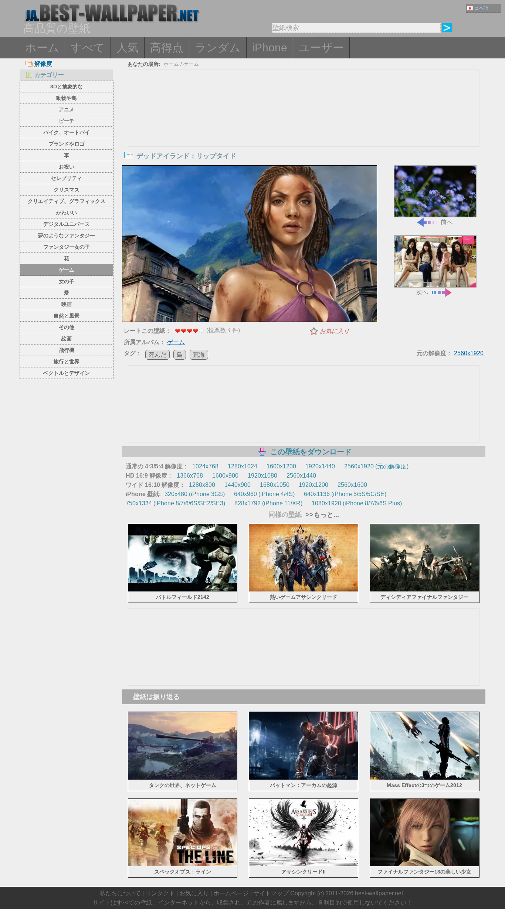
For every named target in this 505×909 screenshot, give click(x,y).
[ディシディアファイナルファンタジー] (424, 590)
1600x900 (225, 475)
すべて (88, 47)
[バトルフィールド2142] (182, 590)
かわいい (66, 213)
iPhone (269, 47)
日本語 (481, 8)
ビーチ (66, 121)
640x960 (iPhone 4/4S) (264, 494)
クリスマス (66, 190)
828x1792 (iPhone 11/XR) (268, 503)
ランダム (218, 47)
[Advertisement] (304, 125)
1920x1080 (262, 475)
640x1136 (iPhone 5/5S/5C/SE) (345, 494)
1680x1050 (274, 485)
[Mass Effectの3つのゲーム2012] (424, 778)
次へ (422, 292)
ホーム (42, 47)
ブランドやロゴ (66, 144)
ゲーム (66, 270)
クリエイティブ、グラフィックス (66, 201)
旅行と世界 (66, 361)
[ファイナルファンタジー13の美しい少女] (424, 865)
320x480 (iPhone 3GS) (195, 494)
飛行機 (66, 350)
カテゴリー (49, 75)
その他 (66, 327)
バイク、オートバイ (66, 132)
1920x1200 (313, 485)
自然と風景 (66, 316)
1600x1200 (281, 466)
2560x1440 (301, 475)
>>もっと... (321, 514)
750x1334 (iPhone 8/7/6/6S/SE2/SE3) (175, 503)
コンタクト (160, 893)
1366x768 (190, 475)
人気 (127, 47)
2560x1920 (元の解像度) (376, 466)
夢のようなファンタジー (66, 235)
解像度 (43, 64)
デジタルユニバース (66, 224)
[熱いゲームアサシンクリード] (303, 590)
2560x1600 (352, 485)
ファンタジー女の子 (66, 247)
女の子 (66, 281)
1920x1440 (320, 466)
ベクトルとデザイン (66, 373)
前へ (447, 222)
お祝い (66, 167)
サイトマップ (271, 893)
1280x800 (202, 485)
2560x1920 (469, 353)
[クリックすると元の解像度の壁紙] (249, 245)
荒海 (199, 355)
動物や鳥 (66, 98)
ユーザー (321, 47)
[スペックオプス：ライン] (182, 865)
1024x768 (205, 466)
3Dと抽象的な (66, 86)
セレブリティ (66, 178)
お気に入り (334, 331)
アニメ (66, 109)
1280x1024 (242, 466)
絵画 (66, 339)
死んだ (157, 355)
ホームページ (231, 893)
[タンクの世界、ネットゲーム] (182, 778)
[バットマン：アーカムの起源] (303, 778)
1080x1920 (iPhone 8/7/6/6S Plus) (357, 503)
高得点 (166, 47)
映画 (66, 304)
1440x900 (237, 485)
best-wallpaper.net (379, 893)
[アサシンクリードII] (303, 865)
